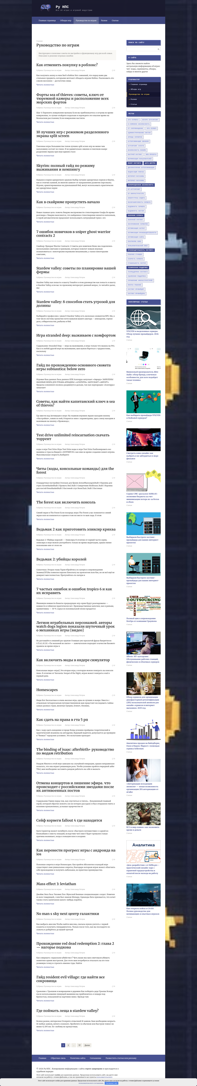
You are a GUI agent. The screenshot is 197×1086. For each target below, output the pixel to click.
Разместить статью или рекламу (121, 1058)
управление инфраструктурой (140, 280)
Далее (87, 1045)
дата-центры (150, 163)
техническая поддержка (138, 267)
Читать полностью (45, 85)
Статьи (115, 20)
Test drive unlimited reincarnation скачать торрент (72, 437)
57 (79, 1045)
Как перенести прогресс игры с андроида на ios (75, 852)
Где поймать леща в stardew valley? (67, 1010)
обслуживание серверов (138, 224)
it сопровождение (135, 128)
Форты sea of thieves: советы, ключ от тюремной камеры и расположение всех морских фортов (72, 98)
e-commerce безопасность (139, 124)
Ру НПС (62, 7)
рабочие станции (135, 254)
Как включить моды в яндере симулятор (73, 660)
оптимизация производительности (142, 233)
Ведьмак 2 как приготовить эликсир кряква (76, 529)
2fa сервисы (133, 120)
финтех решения (134, 285)
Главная (42, 1058)
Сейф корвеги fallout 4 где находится (69, 820)
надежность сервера (136, 207)
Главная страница (47, 20)
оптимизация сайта (136, 237)
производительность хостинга (140, 250)
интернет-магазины (136, 176)
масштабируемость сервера (139, 202)
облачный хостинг (135, 220)
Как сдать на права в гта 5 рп (62, 719)
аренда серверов (135, 137)
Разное (104, 20)
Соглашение (95, 1058)
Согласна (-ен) (111, 1083)
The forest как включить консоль (66, 502)
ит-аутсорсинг (134, 189)
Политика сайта (77, 1058)
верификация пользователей (140, 159)
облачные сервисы (135, 215)
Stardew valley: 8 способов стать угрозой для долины (75, 304)
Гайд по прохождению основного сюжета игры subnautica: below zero (73, 367)
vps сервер (151, 128)
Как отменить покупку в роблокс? (67, 65)
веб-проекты (151, 154)
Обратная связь (58, 1058)
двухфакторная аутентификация (141, 167)
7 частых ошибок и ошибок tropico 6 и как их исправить (74, 591)
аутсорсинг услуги (136, 146)
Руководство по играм (52, 70)
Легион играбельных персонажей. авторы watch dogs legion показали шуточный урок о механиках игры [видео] (75, 626)
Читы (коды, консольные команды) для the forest (75, 470)
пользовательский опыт (138, 246)
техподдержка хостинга (138, 272)
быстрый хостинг (135, 154)
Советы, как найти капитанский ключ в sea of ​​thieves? (75, 403)
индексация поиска (136, 172)
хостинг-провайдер (136, 289)
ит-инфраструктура (136, 194)
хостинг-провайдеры (136, 293)
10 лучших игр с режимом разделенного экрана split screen (72, 134)
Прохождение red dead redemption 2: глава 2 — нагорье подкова (75, 945)
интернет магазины (136, 180)
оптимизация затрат (136, 228)
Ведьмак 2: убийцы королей (61, 559)
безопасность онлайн (137, 150)
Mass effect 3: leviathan (56, 884)
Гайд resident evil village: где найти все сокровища (70, 979)
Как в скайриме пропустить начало (68, 202)
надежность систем (136, 211)
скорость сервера (135, 259)
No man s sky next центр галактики (67, 914)
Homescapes (47, 690)
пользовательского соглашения (91, 1083)
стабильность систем (137, 263)
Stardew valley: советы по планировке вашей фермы (76, 270)
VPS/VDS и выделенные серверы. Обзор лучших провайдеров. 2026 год (142, 334)
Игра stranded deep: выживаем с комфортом (76, 335)
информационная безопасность (140, 185)
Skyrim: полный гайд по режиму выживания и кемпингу (65, 167)
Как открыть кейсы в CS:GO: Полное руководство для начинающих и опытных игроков (142, 911)
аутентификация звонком (138, 141)
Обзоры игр (65, 20)
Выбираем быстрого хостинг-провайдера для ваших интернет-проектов (142, 540)
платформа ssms (134, 241)
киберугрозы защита (136, 198)
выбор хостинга (134, 163)
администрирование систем (139, 133)
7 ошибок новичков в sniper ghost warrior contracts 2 (73, 234)
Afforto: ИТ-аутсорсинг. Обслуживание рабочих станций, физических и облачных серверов (142, 659)
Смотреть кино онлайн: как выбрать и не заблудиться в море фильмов (142, 456)
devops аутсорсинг (150, 120)
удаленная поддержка (137, 276)
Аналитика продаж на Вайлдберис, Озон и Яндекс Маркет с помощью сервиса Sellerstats (143, 746)
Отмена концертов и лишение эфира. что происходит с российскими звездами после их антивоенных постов (75, 787)
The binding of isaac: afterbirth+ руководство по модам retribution (75, 751)
